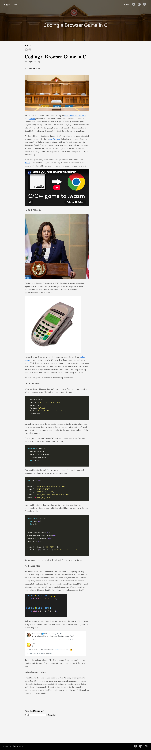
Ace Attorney (54, 139)
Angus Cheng (10, 4)
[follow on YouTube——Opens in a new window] (145, 4)
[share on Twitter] (26, 50)
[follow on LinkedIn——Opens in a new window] (139, 4)
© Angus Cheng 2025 (13, 746)
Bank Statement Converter (75, 115)
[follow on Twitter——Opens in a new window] (134, 4)
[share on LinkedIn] (30, 50)
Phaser (27, 162)
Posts (126, 4)
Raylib (32, 118)
